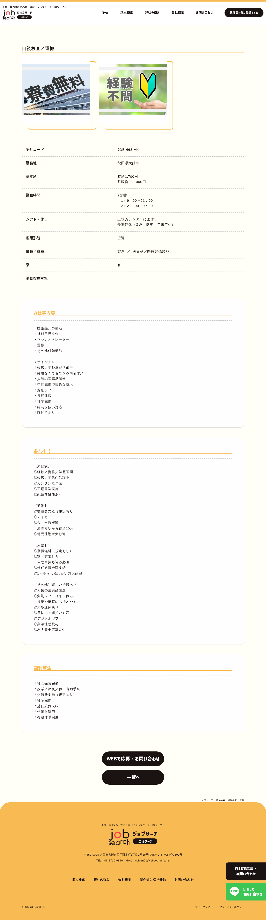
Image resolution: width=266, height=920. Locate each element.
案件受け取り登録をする (244, 12)
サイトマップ (202, 907)
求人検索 (126, 12)
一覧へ (133, 777)
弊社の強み (152, 12)
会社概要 (177, 12)
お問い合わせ (204, 12)
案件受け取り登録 (153, 879)
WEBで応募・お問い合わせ (246, 871)
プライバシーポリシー (232, 907)
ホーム (105, 12)
